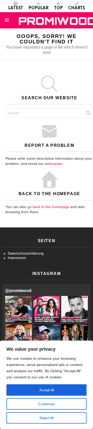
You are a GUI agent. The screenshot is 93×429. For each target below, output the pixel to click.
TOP (58, 8)
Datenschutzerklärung (26, 253)
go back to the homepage (48, 207)
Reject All (46, 418)
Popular (38, 8)
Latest (15, 8)
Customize (46, 404)
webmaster (53, 164)
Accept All (46, 390)
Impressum (17, 258)
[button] (18, 309)
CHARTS (76, 8)
